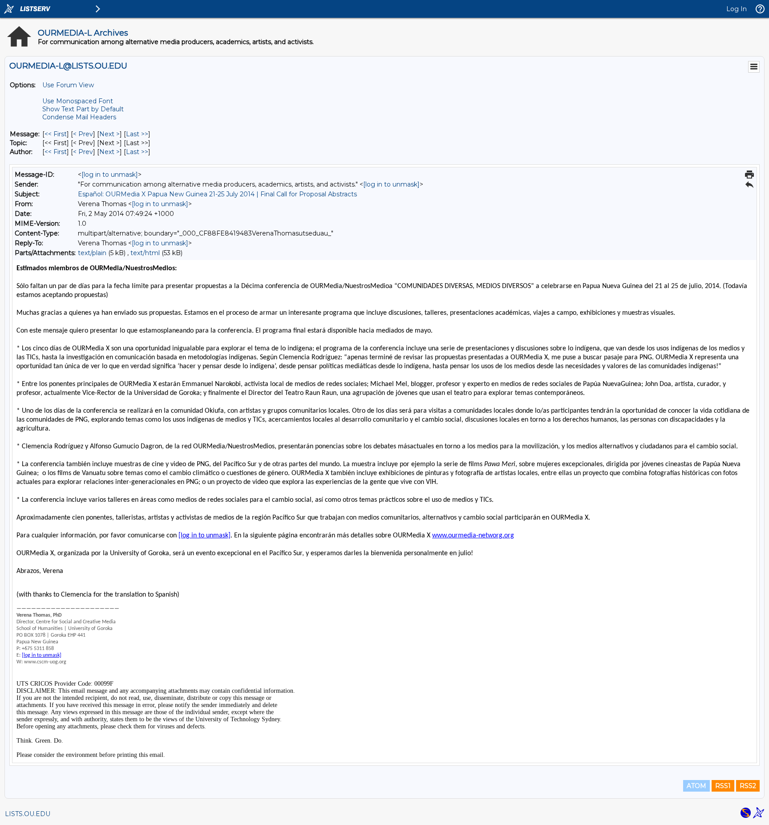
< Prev (83, 134)
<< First (56, 134)
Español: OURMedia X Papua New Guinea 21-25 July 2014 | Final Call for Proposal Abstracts (217, 194)
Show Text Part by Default (83, 109)
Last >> (137, 134)
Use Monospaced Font (77, 101)
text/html (145, 253)
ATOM (696, 786)
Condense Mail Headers (79, 117)
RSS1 (723, 786)
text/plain (92, 253)
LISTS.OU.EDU (27, 814)
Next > (109, 134)
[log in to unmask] (109, 175)
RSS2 (748, 786)
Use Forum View (68, 85)
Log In (736, 9)
